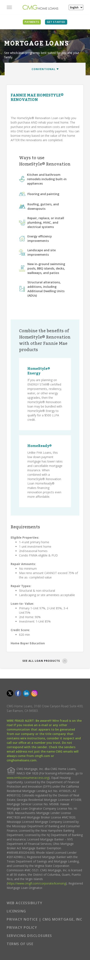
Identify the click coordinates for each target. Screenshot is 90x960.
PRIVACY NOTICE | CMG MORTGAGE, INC (44, 919)
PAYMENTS (32, 22)
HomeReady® (39, 446)
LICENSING (16, 911)
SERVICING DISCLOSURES (29, 935)
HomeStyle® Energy (38, 371)
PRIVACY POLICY (22, 927)
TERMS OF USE (20, 944)
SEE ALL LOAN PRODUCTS (41, 661)
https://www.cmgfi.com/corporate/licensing (37, 883)
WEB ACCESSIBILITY (24, 903)
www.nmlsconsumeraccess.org (28, 778)
